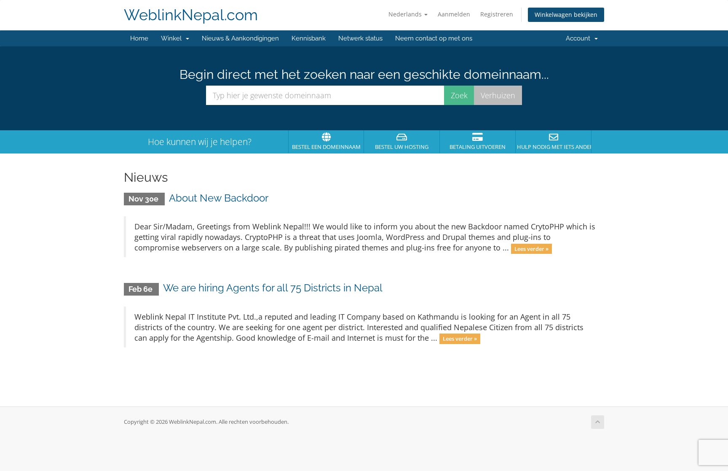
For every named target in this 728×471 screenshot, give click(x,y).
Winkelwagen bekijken (566, 15)
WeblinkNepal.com (191, 15)
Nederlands (405, 14)
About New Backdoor (218, 198)
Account (580, 38)
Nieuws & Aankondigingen (240, 38)
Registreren (496, 14)
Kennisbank (309, 38)
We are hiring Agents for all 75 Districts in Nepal (273, 288)
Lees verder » (531, 248)
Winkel (173, 38)
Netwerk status (360, 38)
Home (139, 38)
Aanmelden (454, 14)
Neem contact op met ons (433, 38)
